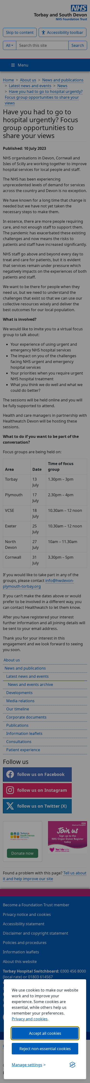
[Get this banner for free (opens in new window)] (72, 1065)
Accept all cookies (45, 1033)
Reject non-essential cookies (45, 1048)
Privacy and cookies (30, 1019)
